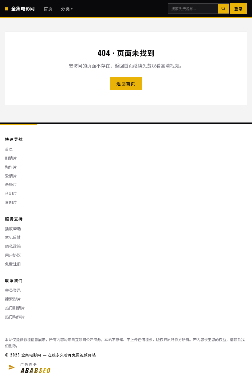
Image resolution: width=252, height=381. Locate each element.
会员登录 (13, 290)
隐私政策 (13, 246)
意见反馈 (13, 237)
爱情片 (11, 176)
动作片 (11, 167)
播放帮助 (13, 228)
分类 (67, 8)
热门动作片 (15, 317)
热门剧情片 (15, 308)
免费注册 (13, 264)
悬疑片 (11, 184)
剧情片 (11, 158)
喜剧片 (11, 202)
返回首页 (126, 83)
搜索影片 (13, 299)
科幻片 (11, 193)
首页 (48, 8)
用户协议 (13, 255)
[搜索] (223, 9)
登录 (238, 9)
